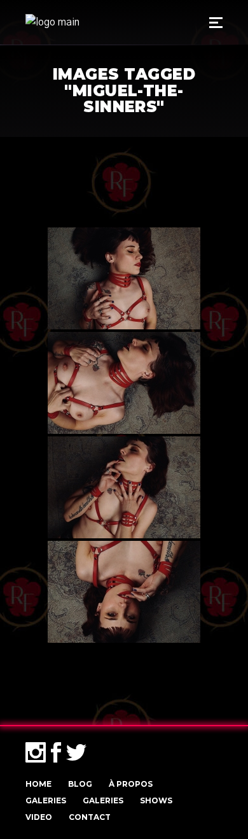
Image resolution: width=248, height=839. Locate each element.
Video (38, 817)
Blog (80, 784)
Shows (156, 800)
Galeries (45, 800)
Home (38, 784)
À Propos (131, 784)
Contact (90, 817)
